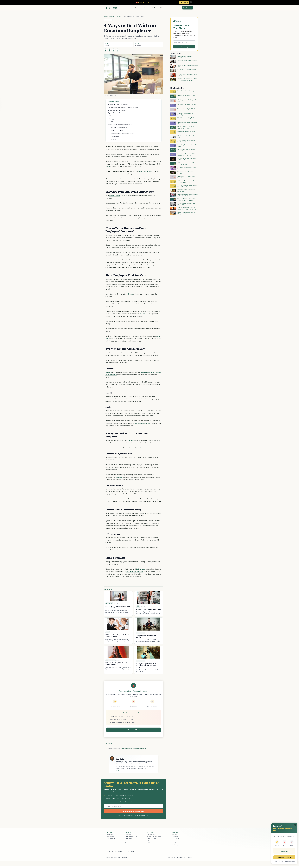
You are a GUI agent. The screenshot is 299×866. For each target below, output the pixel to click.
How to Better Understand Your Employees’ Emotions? (123, 107)
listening (131, 440)
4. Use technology (114, 136)
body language (140, 569)
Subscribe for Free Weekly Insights (133, 811)
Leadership (118, 16)
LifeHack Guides (109, 834)
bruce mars (113, 95)
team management (145, 171)
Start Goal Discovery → (284, 857)
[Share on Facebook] (105, 50)
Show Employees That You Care (117, 110)
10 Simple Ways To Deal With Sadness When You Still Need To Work (147, 665)
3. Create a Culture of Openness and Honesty (121, 133)
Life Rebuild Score (110, 836)
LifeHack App (128, 834)
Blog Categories (176, 840)
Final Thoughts (112, 139)
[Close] (191, 2)
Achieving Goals (109, 842)
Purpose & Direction (151, 838)
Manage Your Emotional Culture (129, 746)
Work (138, 606)
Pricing (162, 7)
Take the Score (187, 7)
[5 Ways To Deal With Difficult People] (148, 624)
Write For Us (175, 842)
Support (174, 847)
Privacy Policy (180, 857)
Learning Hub (128, 840)
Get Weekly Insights (184, 47)
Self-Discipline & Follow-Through (154, 836)
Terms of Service (171, 857)
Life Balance (109, 840)
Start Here (138, 7)
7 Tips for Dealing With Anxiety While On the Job (116, 664)
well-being (130, 294)
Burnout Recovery (151, 834)
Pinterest (120, 851)
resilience (143, 314)
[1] (113, 296)
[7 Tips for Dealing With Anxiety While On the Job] (118, 652)
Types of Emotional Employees (116, 113)
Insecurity (109, 372)
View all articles (119, 770)
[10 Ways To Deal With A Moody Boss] (148, 597)
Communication (140, 632)
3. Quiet (111, 121)
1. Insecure (112, 116)
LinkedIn (132, 851)
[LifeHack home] (111, 7)
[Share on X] (113, 50)
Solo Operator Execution (152, 845)
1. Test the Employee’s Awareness (118, 127)
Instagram (114, 851)
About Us (174, 834)
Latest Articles (175, 838)
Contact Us (175, 836)
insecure (114, 374)
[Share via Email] (117, 50)
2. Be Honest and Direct (116, 130)
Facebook (108, 851)
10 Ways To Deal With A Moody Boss (148, 609)
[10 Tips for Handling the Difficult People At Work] (118, 624)
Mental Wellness (110, 660)
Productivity (111, 16)
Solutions (154, 7)
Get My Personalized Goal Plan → (133, 729)
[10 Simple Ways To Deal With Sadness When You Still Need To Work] (148, 652)
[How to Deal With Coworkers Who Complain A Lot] (118, 596)
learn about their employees (135, 571)
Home (105, 16)
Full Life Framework (110, 838)
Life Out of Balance (151, 840)
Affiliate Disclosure (188, 857)
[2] (140, 447)
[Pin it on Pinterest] (109, 50)
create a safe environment (143, 423)
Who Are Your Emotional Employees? (118, 104)
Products (146, 7)
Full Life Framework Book (131, 836)
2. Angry (111, 118)
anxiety (108, 166)
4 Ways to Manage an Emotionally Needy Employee (133, 748)
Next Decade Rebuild (151, 842)
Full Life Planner (128, 838)
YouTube (127, 851)
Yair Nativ (107, 45)
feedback (119, 477)
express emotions (114, 195)
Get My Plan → (184, 2)
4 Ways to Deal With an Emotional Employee (120, 124)
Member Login (175, 845)
